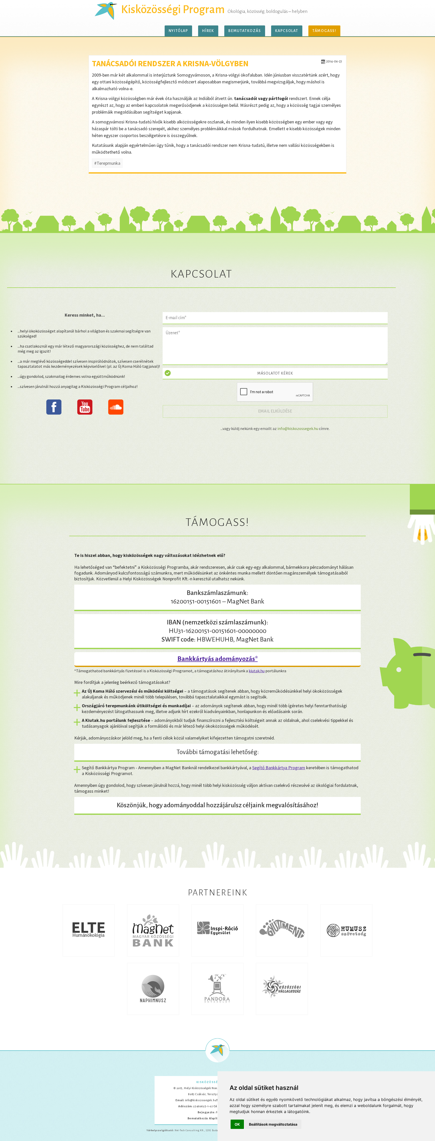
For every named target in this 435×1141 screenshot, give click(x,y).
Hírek (208, 31)
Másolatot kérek (275, 373)
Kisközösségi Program (173, 10)
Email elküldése (277, 411)
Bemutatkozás (244, 31)
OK (237, 1124)
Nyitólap (178, 31)
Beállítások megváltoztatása (273, 1124)
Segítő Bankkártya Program (278, 767)
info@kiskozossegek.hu (297, 428)
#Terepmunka (107, 163)
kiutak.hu (257, 670)
